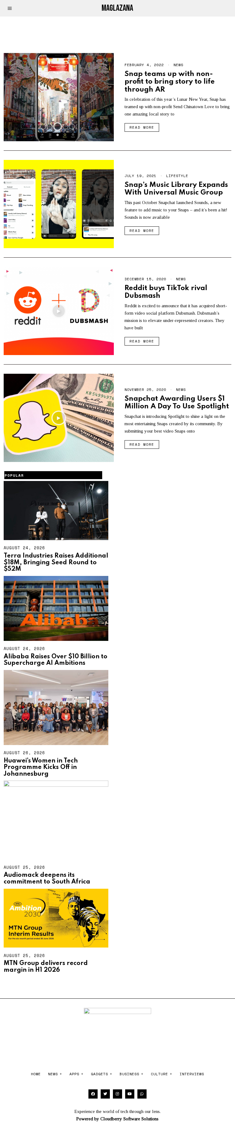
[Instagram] (117, 1094)
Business (129, 1074)
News (178, 64)
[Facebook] (93, 1094)
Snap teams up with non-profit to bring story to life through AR (170, 81)
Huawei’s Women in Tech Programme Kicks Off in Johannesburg (41, 767)
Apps (74, 1074)
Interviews (192, 1074)
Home (36, 1074)
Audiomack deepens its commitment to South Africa (47, 878)
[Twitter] (105, 1094)
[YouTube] (129, 1094)
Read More (141, 127)
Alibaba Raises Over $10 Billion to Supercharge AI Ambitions (55, 660)
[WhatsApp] (142, 1094)
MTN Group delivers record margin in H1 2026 (46, 966)
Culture (159, 1074)
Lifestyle (177, 175)
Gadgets (99, 1074)
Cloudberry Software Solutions (129, 1118)
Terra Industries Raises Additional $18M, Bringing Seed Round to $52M (56, 562)
